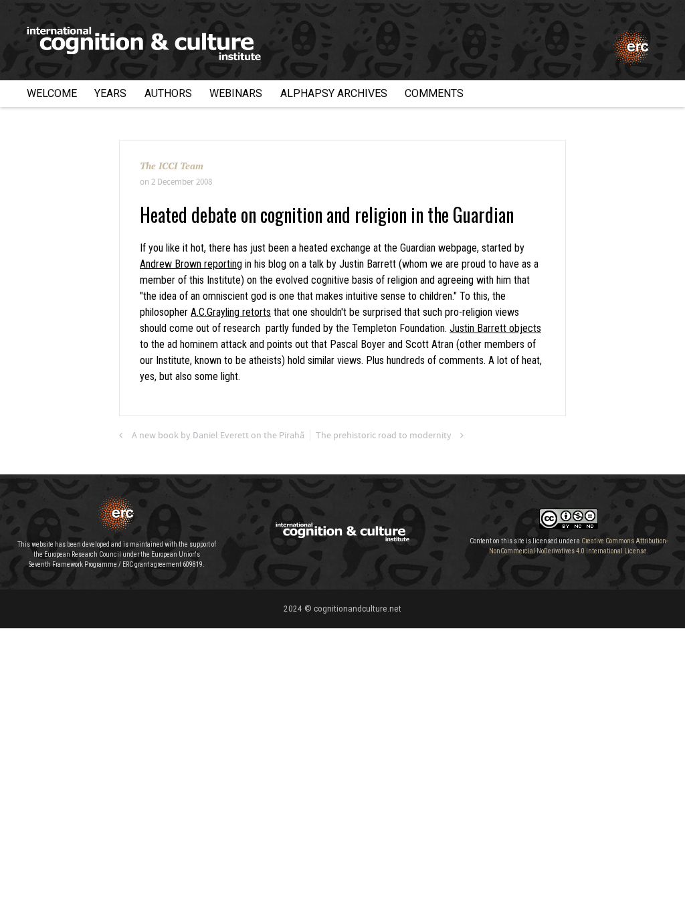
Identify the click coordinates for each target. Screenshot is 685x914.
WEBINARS (235, 93)
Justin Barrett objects (495, 328)
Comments (434, 93)
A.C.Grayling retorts (231, 312)
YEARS (110, 93)
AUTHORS (168, 93)
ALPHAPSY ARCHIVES (333, 93)
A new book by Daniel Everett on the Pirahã (218, 436)
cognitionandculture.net (357, 609)
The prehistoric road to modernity (384, 436)
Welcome (52, 93)
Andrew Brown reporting (191, 264)
